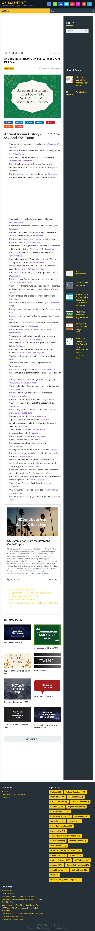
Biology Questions (75, 792)
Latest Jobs (57, 841)
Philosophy (57, 855)
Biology (55, 792)
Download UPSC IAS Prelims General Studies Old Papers (22, 914)
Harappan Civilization (43, 696)
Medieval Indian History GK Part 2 (23, 599)
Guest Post (57, 821)
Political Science (60, 860)
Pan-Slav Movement (13, 642)
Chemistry (57, 797)
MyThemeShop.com (42, 928)
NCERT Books (7, 890)
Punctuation (81, 92)
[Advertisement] (32, 34)
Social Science (58, 870)
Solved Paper (80, 870)
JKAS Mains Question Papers (65, 836)
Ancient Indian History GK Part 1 (23, 589)
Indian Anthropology (61, 826)
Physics (75, 855)
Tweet (30, 122)
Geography (81, 816)
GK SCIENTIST (14, 2)
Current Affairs (58, 802)
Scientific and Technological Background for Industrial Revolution (82, 300)
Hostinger (63, 928)
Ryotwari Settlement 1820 (16, 702)
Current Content (80, 802)
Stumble (20, 126)
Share (9, 122)
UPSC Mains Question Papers (65, 880)
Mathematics (77, 841)
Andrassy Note (40, 670)
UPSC (54, 875)
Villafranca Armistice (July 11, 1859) (82, 315)
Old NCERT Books (8, 894)
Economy (56, 806)
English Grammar (59, 811)
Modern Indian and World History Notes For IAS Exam (21, 905)
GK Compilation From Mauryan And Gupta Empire (30, 593)
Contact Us (6, 797)
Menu (6, 11)
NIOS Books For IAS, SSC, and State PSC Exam (19, 897)
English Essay (76, 806)
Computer (76, 797)
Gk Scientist (17, 53)
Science (56, 865)
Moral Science (58, 846)
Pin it (51, 122)
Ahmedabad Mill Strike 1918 (46, 648)
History (10, 69)
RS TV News (82, 860)
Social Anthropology (78, 865)
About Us (5, 791)
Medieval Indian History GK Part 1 (23, 596)
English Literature (60, 816)
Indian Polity (57, 831)
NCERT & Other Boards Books (65, 850)
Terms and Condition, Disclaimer (13, 794)
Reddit (9, 126)
